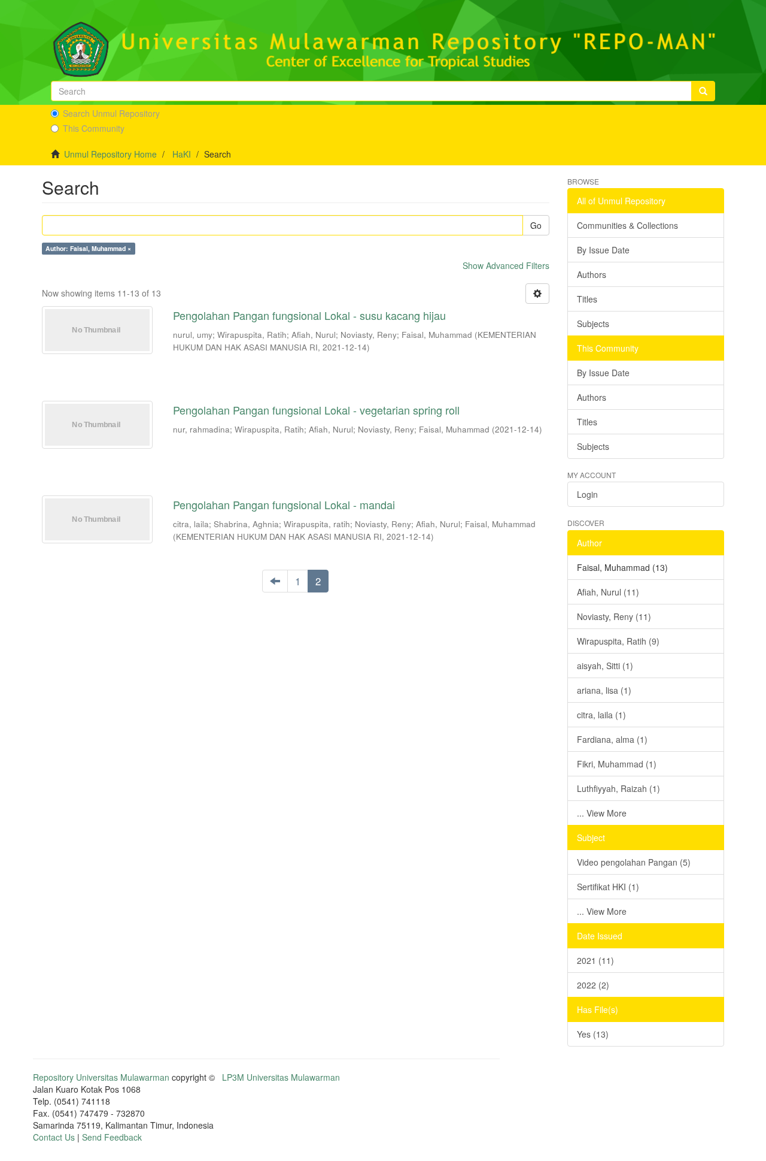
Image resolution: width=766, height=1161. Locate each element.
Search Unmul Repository (111, 113)
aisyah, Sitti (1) (605, 666)
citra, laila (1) (601, 715)
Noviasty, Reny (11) (614, 616)
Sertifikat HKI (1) (608, 887)
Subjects (593, 323)
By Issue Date (603, 250)
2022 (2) (593, 985)
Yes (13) (593, 1034)
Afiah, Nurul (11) (608, 592)
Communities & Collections (627, 225)
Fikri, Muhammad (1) (616, 764)
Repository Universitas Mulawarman (101, 1077)
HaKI (181, 154)
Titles (587, 299)
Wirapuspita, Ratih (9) (618, 641)
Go (536, 225)
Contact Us (54, 1137)
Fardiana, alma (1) (612, 739)
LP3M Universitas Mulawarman (281, 1077)
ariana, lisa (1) (604, 690)
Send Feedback (112, 1137)
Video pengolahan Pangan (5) (634, 862)
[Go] (703, 91)
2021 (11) (595, 960)
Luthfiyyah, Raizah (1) (618, 788)
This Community (93, 128)
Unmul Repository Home (110, 154)
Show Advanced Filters (506, 265)
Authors (591, 274)
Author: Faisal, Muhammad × (88, 248)
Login (587, 494)
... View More (602, 813)
